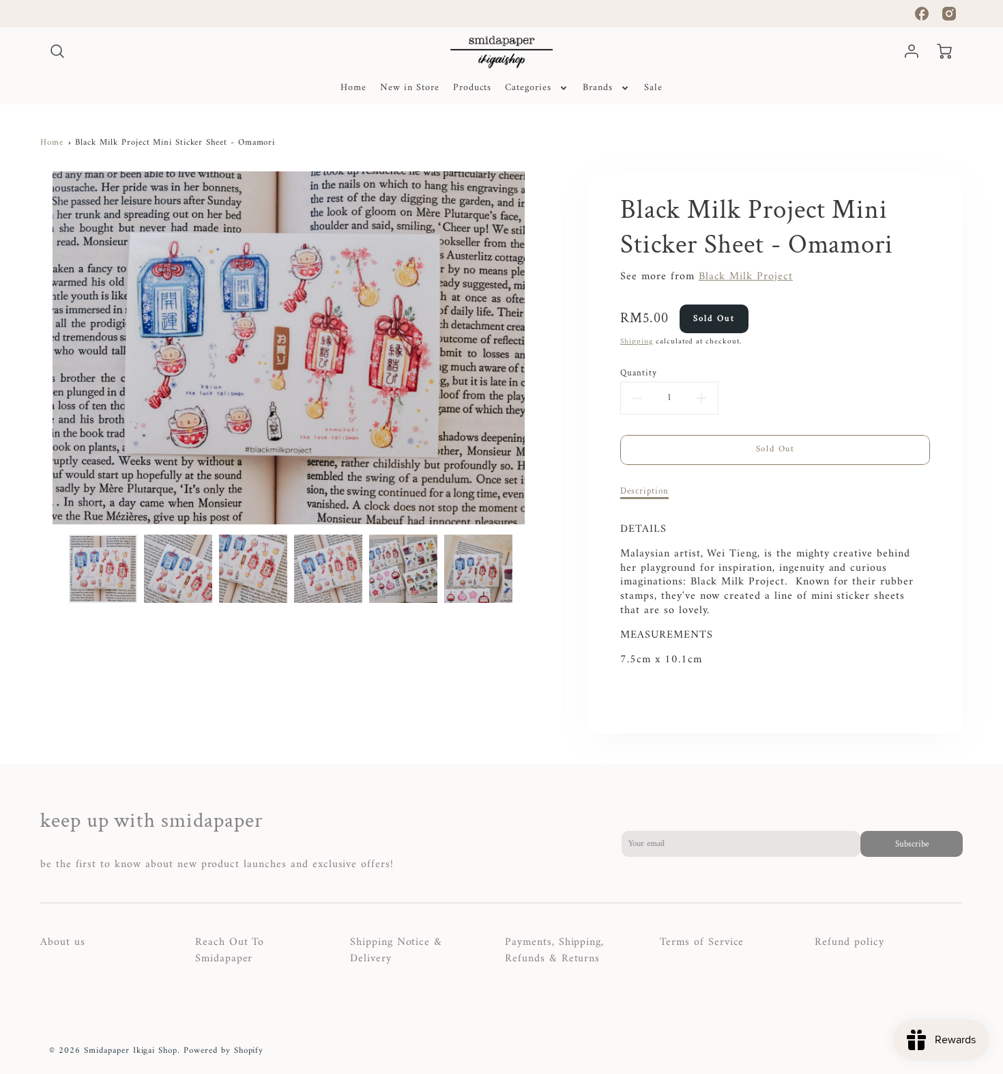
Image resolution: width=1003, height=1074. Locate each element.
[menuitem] (353, 88)
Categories (528, 88)
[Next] (548, 348)
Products (472, 88)
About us (62, 942)
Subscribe (912, 843)
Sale (653, 88)
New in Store (409, 88)
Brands (598, 88)
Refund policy (849, 942)
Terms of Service (702, 942)
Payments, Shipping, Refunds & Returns (554, 950)
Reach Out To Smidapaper (230, 950)
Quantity (638, 372)
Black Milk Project (746, 276)
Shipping (636, 341)
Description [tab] (644, 490)
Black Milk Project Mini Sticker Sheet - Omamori (175, 142)
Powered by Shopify (223, 1050)
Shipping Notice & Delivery (396, 950)
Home (353, 88)
